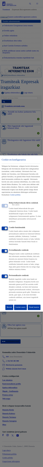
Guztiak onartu (20, 307)
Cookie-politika (15, 195)
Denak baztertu (34, 307)
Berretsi (9, 307)
